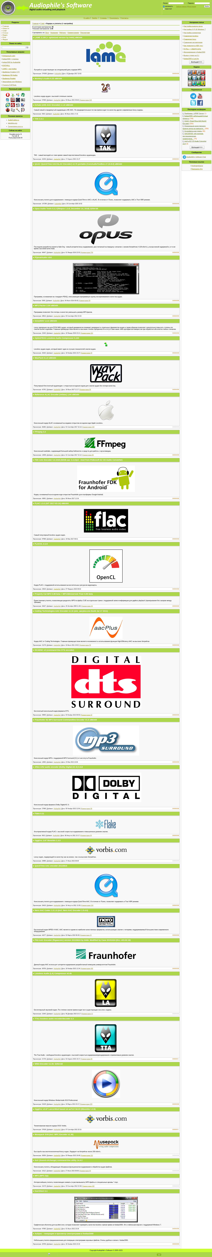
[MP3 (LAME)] (203, 78)
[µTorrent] (23, 95)
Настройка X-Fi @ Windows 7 (195, 29)
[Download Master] (18, 95)
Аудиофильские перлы (193, 131)
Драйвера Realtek (9, 78)
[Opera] (8, 95)
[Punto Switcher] (23, 110)
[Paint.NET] (23, 105)
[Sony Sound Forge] (8, 110)
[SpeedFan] (18, 100)
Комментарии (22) (86, 1104)
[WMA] (190, 83)
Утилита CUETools (9, 85)
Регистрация (192, 6)
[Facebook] (200, 103)
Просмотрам (85, 33)
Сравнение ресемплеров (193, 42)
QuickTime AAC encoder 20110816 (51, 866)
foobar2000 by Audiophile (11, 62)
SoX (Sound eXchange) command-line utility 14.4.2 (58, 1160)
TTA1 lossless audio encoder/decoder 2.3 (54, 1019)
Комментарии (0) (84, 300)
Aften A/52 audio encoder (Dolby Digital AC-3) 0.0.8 (59, 767)
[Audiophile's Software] (46, 8)
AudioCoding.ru (13, 120)
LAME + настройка (9, 69)
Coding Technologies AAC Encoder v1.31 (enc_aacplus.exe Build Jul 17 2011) (71, 611)
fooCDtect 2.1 (41, 1191)
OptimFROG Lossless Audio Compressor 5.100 (57, 338)
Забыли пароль (181, 6)
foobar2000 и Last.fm (191, 59)
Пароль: (191, 3)
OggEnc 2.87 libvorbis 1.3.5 (48, 840)
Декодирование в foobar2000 (194, 52)
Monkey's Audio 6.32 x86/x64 (48, 78)
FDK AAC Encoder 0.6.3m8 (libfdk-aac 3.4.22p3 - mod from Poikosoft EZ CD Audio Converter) (78, 460)
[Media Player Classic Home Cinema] (18, 105)
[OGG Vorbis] (199, 78)
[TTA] (194, 83)
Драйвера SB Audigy (10, 75)
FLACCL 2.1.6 (41, 544)
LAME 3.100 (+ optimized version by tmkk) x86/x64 (58, 37)
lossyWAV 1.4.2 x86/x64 (46, 321)
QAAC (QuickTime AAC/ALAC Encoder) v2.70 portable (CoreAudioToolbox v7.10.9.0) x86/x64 (78, 164)
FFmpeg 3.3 (40, 432)
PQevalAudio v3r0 (43, 257)
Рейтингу (62, 33)
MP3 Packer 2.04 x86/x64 (46, 305)
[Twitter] (193, 103)
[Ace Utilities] (8, 100)
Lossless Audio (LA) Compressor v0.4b (53, 973)
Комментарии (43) (87, 968)
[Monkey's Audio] (199, 72)
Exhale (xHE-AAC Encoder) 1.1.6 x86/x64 (54, 105)
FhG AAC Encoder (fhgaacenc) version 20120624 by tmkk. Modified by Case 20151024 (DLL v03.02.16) (83, 940)
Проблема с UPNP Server (194, 113)
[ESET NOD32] (8, 105)
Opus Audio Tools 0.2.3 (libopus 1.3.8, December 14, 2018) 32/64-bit (66, 208)
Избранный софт (8, 56)
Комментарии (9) (86, 353)
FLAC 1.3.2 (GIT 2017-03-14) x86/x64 (52, 503)
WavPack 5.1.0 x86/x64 (45, 358)
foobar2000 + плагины (10, 59)
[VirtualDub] (13, 110)
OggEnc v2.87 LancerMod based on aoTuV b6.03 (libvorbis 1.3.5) (65, 1109)
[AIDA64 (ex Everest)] (13, 100)
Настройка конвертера (192, 33)
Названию (54, 33)
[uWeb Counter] (53, 1254)
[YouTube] (200, 96)
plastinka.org (12, 123)
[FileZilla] (13, 105)
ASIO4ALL (6, 65)
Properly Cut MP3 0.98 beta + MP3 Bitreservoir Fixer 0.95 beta (64, 594)
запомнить (169, 6)
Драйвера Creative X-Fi (11, 72)
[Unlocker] (18, 110)
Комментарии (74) (87, 252)
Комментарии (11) (87, 1155)
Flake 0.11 (39, 813)
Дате (47, 33)
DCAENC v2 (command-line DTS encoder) (54, 650)
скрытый (168, 9)
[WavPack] (203, 72)
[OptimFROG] (199, 83)
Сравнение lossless (191, 36)
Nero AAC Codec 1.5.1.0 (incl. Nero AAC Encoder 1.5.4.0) (61, 910)
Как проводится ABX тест (193, 46)
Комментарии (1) (87, 1014)
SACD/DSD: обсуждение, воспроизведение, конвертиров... (193, 136)
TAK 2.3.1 (39, 119)
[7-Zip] (23, 100)
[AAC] (194, 78)
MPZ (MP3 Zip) (41, 1176)
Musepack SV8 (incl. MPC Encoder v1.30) (54, 1134)
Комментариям (73, 33)
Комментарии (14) (86, 100)
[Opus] (190, 78)
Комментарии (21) (87, 333)
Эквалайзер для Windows (12, 82)
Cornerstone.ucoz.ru (15, 126)
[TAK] (190, 72)
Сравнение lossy (190, 39)
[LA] (203, 83)
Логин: (165, 3)
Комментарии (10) (88, 427)
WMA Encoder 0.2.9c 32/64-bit (49, 1064)
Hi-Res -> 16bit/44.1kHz (192, 49)
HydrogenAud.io (197, 166)
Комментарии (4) (86, 808)
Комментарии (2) (86, 715)
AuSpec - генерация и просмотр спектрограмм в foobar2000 (64, 1234)
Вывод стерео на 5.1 (191, 55)
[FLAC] (194, 72)
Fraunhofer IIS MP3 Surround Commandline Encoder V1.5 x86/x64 (66, 720)
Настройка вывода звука (193, 26)
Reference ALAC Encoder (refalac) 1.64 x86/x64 (57, 394)
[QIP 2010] (13, 95)
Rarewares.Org (197, 169)
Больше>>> (196, 62)
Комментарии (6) (87, 606)
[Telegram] (193, 96)
